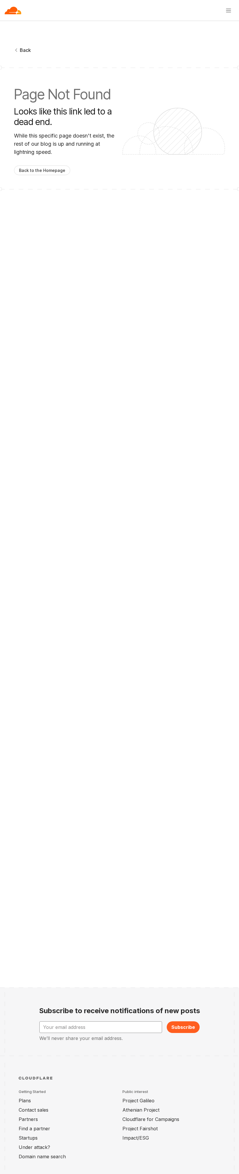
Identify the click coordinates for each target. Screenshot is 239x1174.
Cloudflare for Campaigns (150, 1119)
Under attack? (34, 1147)
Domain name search (42, 1156)
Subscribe (183, 1027)
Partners (28, 1119)
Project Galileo (138, 1100)
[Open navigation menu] (228, 10)
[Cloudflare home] (13, 10)
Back (25, 50)
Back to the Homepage (42, 170)
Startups (28, 1138)
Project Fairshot (140, 1128)
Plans (25, 1100)
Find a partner (34, 1128)
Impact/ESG (135, 1138)
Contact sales (33, 1110)
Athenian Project (140, 1110)
